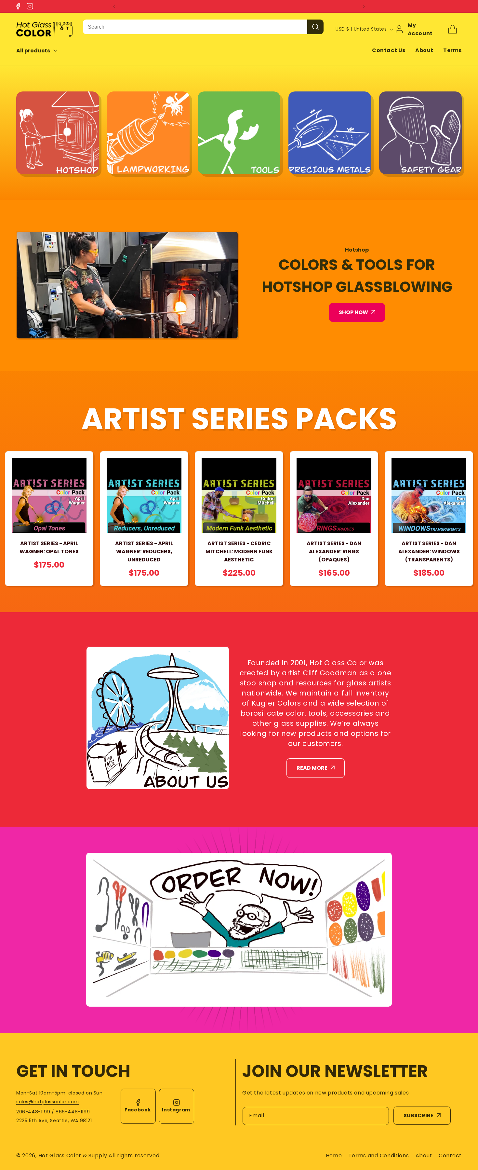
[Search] (315, 27)
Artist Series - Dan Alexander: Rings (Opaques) (334, 551)
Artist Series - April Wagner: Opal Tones (49, 547)
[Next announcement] (364, 6)
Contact (450, 1155)
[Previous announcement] (114, 6)
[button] (41, 51)
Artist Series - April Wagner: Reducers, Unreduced (144, 551)
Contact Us (388, 50)
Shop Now (353, 312)
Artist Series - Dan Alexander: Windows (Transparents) (429, 551)
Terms (452, 50)
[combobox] (195, 27)
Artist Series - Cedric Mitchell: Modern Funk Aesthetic (239, 551)
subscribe (418, 1115)
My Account (420, 29)
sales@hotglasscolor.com (47, 1101)
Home (334, 1155)
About (424, 50)
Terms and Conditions (379, 1155)
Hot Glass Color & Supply (72, 1155)
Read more (312, 768)
